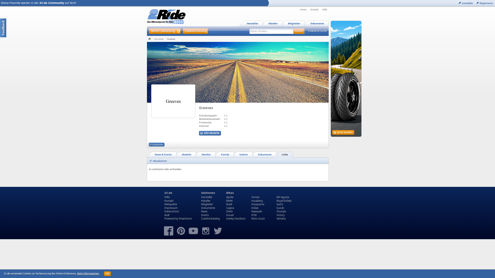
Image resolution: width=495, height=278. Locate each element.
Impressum (171, 208)
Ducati (230, 215)
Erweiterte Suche (317, 31)
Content (3, 28)
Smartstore (185, 218)
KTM (254, 215)
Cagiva (230, 208)
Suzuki (280, 208)
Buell (229, 204)
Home (303, 9)
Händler (205, 201)
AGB (167, 215)
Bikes (230, 193)
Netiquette (170, 204)
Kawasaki (256, 211)
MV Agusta (283, 197)
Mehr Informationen (88, 273)
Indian (255, 208)
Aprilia (229, 197)
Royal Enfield (284, 201)
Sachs (280, 204)
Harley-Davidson (236, 218)
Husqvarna (257, 204)
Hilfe (324, 9)
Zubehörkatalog (210, 218)
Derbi (229, 211)
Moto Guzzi (258, 218)
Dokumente (208, 208)
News (204, 211)
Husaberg (257, 201)
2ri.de (168, 193)
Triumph (281, 211)
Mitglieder (207, 204)
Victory (281, 215)
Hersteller (159, 38)
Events (205, 215)
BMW (229, 201)
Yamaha (281, 218)
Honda (255, 197)
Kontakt (314, 9)
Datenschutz (171, 211)
